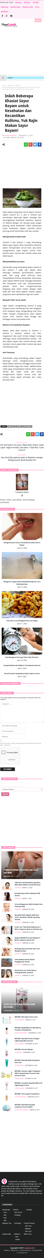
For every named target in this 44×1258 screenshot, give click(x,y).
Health (36, 2)
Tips (37, 7)
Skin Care (28, 1231)
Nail (5, 1218)
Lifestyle (29, 1210)
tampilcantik (29, 1248)
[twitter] (35, 145)
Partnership (37, 1250)
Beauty (19, 2)
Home (4, 85)
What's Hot (27, 1234)
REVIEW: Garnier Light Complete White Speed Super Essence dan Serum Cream (27, 1073)
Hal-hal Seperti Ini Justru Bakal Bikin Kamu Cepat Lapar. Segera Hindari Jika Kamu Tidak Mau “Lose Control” (22, 446)
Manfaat (5, 7)
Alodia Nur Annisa (22, 1110)
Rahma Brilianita (21, 1033)
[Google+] (7, 16)
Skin (5, 1220)
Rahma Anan (19, 1078)
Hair (5, 1215)
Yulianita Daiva (10, 135)
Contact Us (22, 1253)
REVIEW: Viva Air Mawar (24, 1049)
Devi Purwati (19, 1020)
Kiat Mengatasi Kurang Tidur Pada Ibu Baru (21, 657)
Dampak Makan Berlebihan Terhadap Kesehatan (22, 665)
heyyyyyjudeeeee (21, 1097)
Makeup (28, 1229)
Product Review (29, 1223)
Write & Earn (25, 1250)
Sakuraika (18, 1052)
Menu (10, 78)
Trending (17, 1215)
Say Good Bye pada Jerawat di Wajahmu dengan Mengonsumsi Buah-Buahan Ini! (22, 457)
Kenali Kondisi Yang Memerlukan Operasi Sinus (22, 673)
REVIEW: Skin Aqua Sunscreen (26, 1017)
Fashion (28, 2)
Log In (38, 20)
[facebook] (40, 145)
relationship (15, 7)
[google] (30, 145)
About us (14, 1250)
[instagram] (11, 16)
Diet (16, 1237)
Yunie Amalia (19, 1088)
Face (5, 1212)
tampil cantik (28, 7)
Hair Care (28, 1226)
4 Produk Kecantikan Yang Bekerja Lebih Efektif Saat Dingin (21, 871)
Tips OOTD (18, 1212)
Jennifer (7, 876)
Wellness (5, 12)
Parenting (17, 1223)
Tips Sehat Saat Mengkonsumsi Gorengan (22, 621)
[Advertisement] (22, 51)
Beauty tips (6, 1210)
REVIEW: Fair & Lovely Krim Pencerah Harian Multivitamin (19, 1005)
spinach (27, 426)
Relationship (6, 1234)
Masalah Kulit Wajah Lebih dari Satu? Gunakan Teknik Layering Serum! (27, 917)
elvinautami (8, 1010)
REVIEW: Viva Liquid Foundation (27, 1094)
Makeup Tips (6, 1223)
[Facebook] (2, 16)
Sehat (19, 426)
